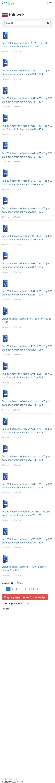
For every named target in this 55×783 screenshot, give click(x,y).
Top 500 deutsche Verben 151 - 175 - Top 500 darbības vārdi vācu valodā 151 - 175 (27, 430)
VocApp (18, 51)
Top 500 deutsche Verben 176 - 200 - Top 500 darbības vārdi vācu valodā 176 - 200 (27, 402)
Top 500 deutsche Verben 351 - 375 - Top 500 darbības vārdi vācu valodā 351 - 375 (27, 209)
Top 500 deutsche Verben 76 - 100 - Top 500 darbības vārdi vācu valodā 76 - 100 (26, 513)
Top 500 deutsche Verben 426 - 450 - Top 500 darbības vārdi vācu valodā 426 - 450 (27, 127)
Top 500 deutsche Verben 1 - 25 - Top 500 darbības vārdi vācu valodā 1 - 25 (25, 44)
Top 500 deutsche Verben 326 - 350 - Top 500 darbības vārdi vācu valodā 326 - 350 (27, 237)
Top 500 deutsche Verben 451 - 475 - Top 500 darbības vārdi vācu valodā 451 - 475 (27, 99)
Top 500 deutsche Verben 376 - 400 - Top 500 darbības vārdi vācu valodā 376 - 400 (27, 182)
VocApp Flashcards (10, 779)
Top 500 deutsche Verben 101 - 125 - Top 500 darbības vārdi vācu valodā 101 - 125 (27, 485)
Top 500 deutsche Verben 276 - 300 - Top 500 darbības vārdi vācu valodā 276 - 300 (27, 72)
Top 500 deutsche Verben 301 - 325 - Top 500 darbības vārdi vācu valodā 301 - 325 (27, 265)
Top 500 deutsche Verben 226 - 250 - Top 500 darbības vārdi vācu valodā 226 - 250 (27, 347)
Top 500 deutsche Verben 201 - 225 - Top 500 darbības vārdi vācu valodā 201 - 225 (27, 375)
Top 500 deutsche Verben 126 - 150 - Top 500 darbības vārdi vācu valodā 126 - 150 (27, 457)
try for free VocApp (26, 597)
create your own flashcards (18, 603)
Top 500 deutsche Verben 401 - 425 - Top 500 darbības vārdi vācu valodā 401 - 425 (27, 154)
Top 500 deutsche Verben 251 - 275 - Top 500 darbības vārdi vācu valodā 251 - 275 (27, 292)
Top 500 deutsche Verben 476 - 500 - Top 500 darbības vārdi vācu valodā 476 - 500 (27, 540)
